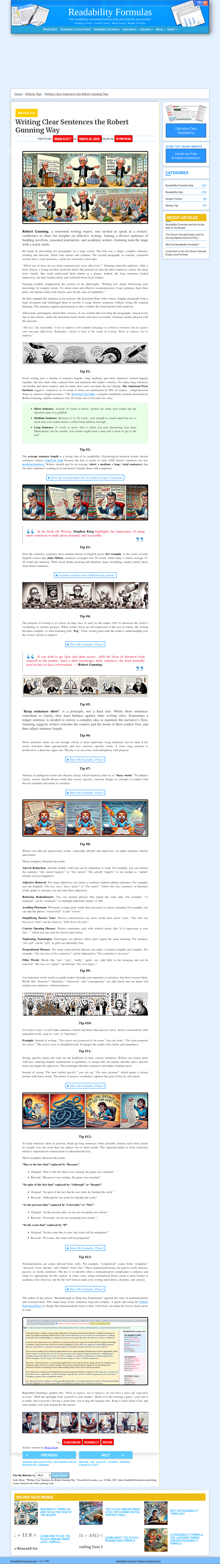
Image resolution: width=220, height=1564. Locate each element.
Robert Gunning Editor (149, 1561)
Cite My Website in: (24, 1475)
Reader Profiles (174, 198)
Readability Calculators (106, 29)
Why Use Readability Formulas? (182, 244)
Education (145, 29)
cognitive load (53, 460)
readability (91, 1442)
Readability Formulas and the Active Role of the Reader (185, 226)
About (159, 29)
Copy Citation (60, 1475)
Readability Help (174, 192)
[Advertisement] (110, 60)
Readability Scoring (126, 1561)
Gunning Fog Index (83, 394)
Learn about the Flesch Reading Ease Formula (91, 1540)
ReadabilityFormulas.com (23, 1561)
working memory (33, 464)
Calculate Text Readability (186, 130)
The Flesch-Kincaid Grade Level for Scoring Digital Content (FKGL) (185, 236)
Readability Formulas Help (179, 185)
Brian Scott (63, 139)
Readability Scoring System (75, 29)
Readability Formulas (110, 11)
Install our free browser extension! (186, 155)
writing (107, 1442)
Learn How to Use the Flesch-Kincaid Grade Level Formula (186, 252)
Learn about (129, 29)
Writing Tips (26, 113)
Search (171, 29)
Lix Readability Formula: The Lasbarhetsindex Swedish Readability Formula (156, 1540)
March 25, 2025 (89, 139)
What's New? (50, 29)
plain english (72, 1442)
